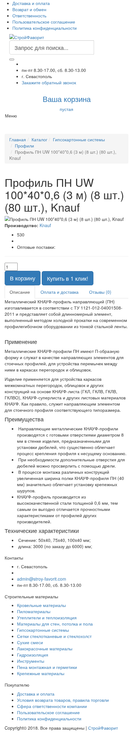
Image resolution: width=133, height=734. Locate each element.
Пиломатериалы (33, 611)
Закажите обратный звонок (49, 82)
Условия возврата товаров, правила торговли (63, 700)
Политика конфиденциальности (44, 28)
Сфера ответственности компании (52, 706)
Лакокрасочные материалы (44, 648)
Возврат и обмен (29, 9)
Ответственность (29, 15)
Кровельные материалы (41, 605)
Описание (20, 292)
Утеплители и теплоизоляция (47, 617)
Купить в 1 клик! (67, 278)
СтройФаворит (103, 728)
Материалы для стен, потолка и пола (55, 624)
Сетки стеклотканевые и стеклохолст (54, 636)
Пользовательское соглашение (43, 22)
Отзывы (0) (100, 292)
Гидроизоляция (32, 655)
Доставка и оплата (31, 3)
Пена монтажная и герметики (47, 667)
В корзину (22, 278)
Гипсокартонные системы (43, 630)
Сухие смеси (30, 642)
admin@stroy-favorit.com (41, 579)
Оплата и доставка (60, 292)
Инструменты (30, 661)
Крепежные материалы (40, 673)
